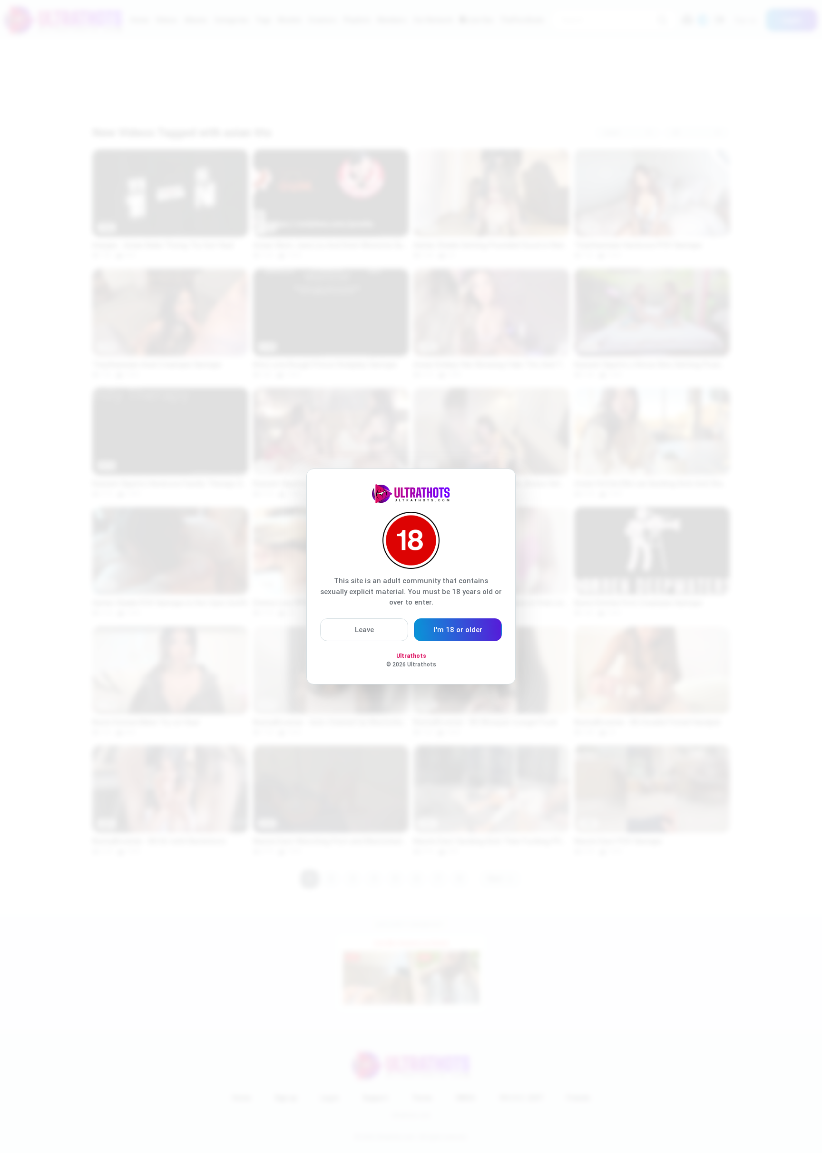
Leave (364, 629)
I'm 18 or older (458, 629)
